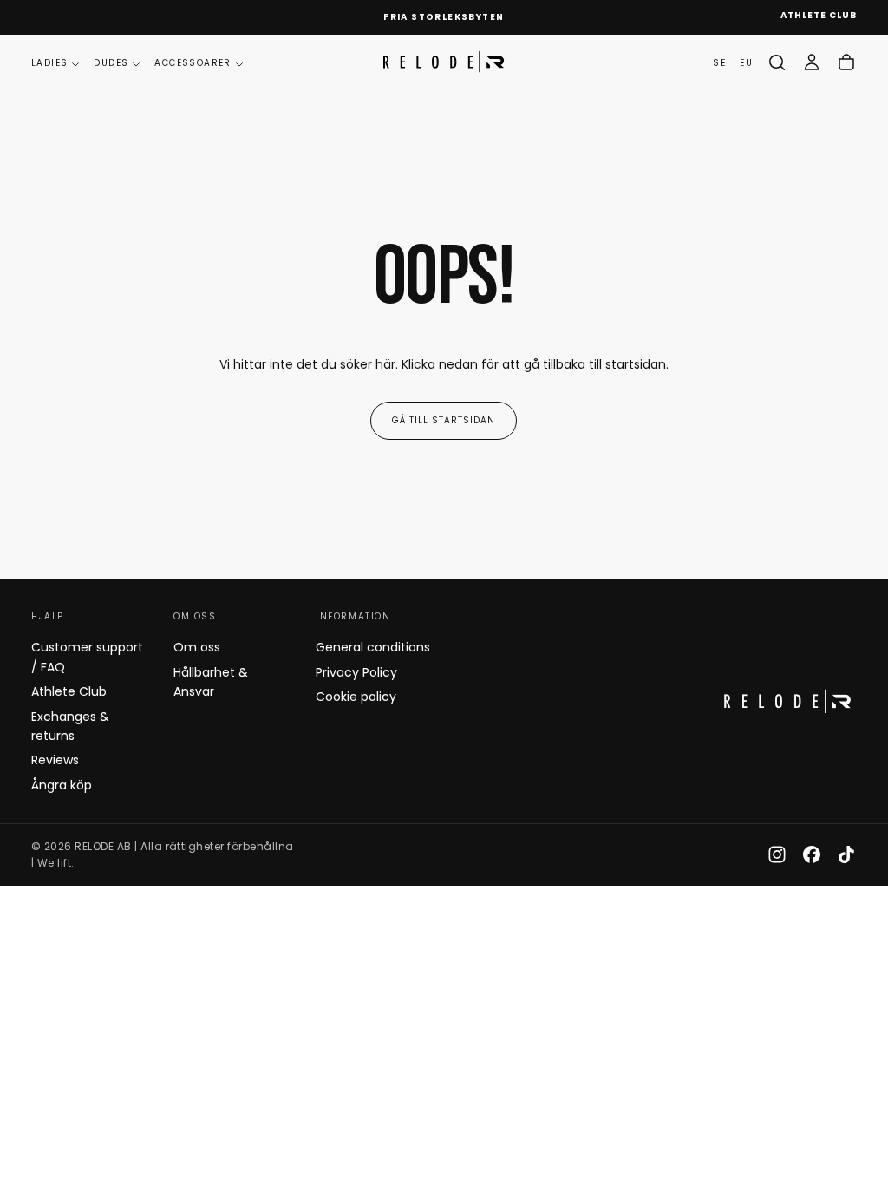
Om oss (196, 647)
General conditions (373, 647)
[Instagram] (777, 854)
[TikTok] (846, 854)
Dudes (111, 62)
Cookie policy (356, 696)
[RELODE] (787, 701)
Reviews (55, 760)
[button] (777, 62)
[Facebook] (811, 854)
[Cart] (846, 62)
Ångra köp (61, 785)
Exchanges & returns (70, 726)
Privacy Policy (356, 672)
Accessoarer (192, 62)
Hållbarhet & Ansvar (210, 682)
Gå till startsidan (443, 420)
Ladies (49, 62)
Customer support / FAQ (87, 656)
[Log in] (811, 62)
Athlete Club (69, 691)
